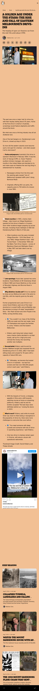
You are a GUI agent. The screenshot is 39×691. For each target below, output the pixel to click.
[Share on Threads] (16, 42)
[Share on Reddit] (25, 42)
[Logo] (3, 3)
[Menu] (37, 3)
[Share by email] (4, 42)
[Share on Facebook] (8, 42)
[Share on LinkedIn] (21, 42)
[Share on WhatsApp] (29, 42)
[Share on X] (12, 42)
